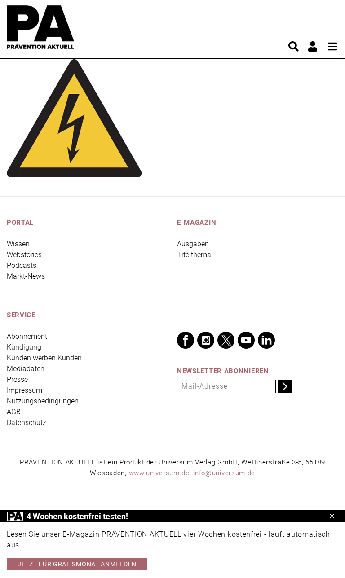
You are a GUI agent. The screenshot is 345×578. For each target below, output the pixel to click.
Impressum (24, 390)
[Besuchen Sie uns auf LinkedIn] (266, 340)
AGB (14, 411)
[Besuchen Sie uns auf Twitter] (225, 340)
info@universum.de (224, 473)
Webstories (24, 254)
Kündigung (24, 347)
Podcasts (21, 265)
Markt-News (26, 276)
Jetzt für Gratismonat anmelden (77, 564)
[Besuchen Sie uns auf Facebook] (185, 340)
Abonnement (27, 336)
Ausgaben (193, 244)
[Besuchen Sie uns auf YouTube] (246, 340)
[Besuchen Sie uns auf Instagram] (205, 340)
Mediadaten (25, 368)
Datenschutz (26, 422)
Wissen (18, 244)
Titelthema (194, 254)
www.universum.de (159, 473)
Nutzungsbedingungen (43, 401)
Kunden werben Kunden (44, 358)
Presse (17, 379)
